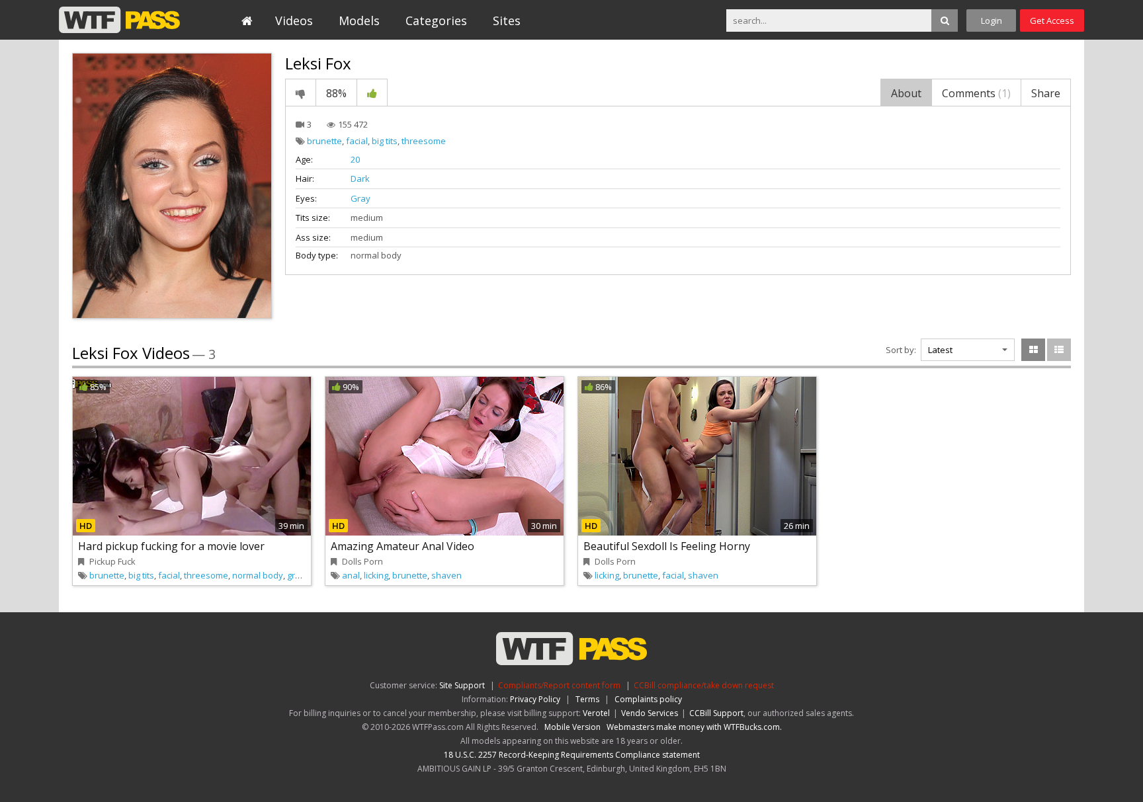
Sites (507, 20)
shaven (446, 575)
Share (1045, 93)
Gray (360, 198)
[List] (1059, 350)
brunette (324, 141)
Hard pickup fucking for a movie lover (171, 546)
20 (355, 159)
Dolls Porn (362, 561)
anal (351, 575)
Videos (294, 20)
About (906, 93)
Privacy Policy (535, 699)
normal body (257, 575)
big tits (385, 141)
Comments (976, 93)
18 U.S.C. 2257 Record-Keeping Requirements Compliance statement (572, 754)
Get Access (1052, 20)
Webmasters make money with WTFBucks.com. (694, 727)
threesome (424, 141)
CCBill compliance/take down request (704, 685)
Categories (436, 20)
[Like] (372, 92)
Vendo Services (649, 713)
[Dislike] (300, 92)
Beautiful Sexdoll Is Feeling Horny (666, 546)
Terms (587, 699)
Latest (940, 350)
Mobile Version (572, 727)
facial (357, 141)
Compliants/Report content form (559, 685)
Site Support (462, 685)
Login (991, 20)
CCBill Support (716, 713)
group (299, 575)
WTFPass (119, 20)
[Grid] (1033, 350)
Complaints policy (648, 699)
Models (359, 20)
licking (376, 575)
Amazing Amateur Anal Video (402, 546)
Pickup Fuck (112, 561)
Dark (360, 178)
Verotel (596, 713)
